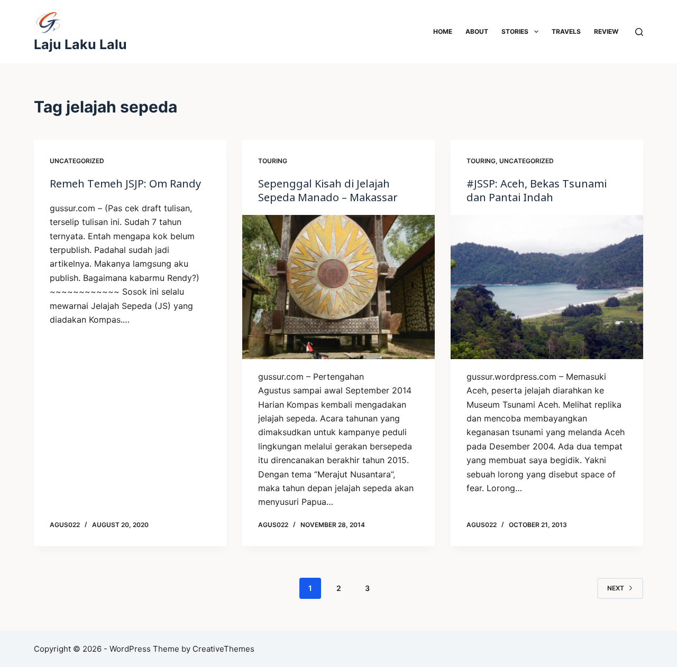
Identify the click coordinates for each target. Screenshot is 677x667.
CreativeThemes (223, 649)
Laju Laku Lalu (80, 44)
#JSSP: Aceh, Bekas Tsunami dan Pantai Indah (536, 190)
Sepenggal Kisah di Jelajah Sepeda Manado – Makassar (328, 190)
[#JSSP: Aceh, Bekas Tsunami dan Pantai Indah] (547, 287)
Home (442, 31)
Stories (514, 31)
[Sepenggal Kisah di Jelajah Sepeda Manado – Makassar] (338, 287)
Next (615, 588)
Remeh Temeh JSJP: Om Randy (125, 183)
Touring (272, 161)
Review (606, 31)
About (476, 31)
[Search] (639, 32)
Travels (566, 31)
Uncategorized (77, 161)
